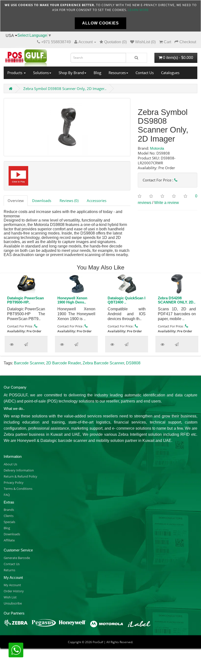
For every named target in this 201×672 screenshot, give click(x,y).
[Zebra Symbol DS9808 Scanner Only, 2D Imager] (67, 127)
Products (15, 72)
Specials (9, 522)
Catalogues (170, 72)
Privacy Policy (14, 482)
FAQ (7, 495)
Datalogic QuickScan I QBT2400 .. (126, 300)
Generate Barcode (17, 558)
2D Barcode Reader (63, 363)
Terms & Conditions (18, 488)
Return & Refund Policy (20, 476)
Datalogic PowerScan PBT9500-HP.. (25, 300)
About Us (10, 464)
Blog (97, 72)
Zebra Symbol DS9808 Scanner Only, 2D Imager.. (64, 88)
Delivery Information (19, 470)
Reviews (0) (69, 200)
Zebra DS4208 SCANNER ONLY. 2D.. (176, 300)
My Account (12, 585)
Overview (16, 200)
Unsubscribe (13, 603)
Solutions (41, 72)
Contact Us (145, 72)
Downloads (41, 200)
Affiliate (9, 540)
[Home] (33, 56)
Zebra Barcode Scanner (103, 363)
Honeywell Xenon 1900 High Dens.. (72, 300)
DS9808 (133, 363)
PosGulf (98, 642)
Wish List (10, 597)
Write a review (166, 203)
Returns (9, 570)
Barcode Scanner (29, 363)
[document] (100, 16)
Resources (117, 72)
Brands (9, 509)
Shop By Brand (71, 72)
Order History (14, 591)
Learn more (138, 10)
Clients (8, 516)
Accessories (96, 200)
